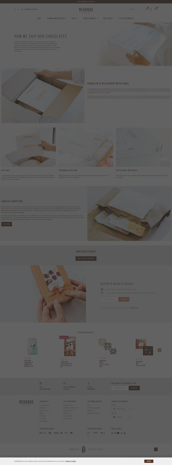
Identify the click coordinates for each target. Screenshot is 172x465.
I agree (148, 461)
